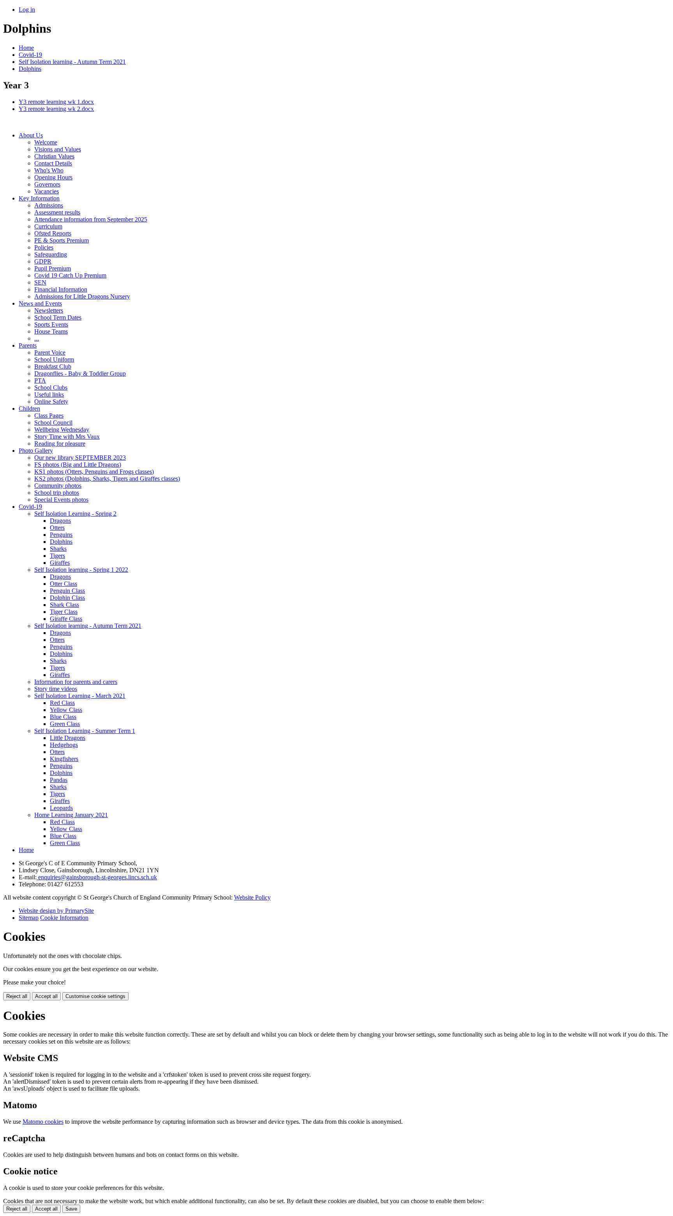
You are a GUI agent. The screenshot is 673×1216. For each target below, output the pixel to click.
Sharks (58, 548)
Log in (27, 9)
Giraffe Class (66, 618)
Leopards (61, 808)
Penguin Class (67, 590)
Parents (28, 345)
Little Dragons (67, 738)
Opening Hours (53, 177)
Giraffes (60, 562)
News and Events (40, 303)
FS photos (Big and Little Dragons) (77, 464)
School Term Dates (57, 317)
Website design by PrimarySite (56, 910)
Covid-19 (30, 54)
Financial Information (60, 289)
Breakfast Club (52, 366)
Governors (47, 184)
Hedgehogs (64, 745)
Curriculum (48, 226)
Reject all (16, 996)
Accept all (46, 996)
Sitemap (29, 917)
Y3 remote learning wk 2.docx (56, 108)
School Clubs (50, 387)
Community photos (57, 485)
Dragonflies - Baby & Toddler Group (80, 373)
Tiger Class (64, 611)
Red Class (62, 702)
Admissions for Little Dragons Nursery (82, 296)
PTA (40, 380)
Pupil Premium (52, 268)
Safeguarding (50, 254)
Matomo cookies (43, 1121)
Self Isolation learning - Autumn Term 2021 (72, 61)
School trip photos (56, 492)
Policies (43, 247)
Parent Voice (49, 352)
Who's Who (48, 170)
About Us (31, 135)
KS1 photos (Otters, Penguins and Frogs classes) (94, 471)
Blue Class (63, 716)
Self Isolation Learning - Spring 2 (75, 513)
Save (71, 1209)
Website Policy (252, 897)
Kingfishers (64, 759)
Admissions (48, 205)
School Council (53, 422)
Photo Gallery (36, 450)
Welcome (45, 142)
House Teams (51, 331)
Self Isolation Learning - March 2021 (79, 695)
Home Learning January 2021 (71, 815)
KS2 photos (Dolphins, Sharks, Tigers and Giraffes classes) (107, 478)
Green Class (65, 723)
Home (26, 47)
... (36, 338)
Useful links (49, 394)
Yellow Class (66, 709)
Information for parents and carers (75, 681)
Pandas (58, 780)
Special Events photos (61, 499)
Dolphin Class (67, 597)
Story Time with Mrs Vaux (67, 436)
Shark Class (64, 604)
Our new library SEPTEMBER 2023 (80, 457)
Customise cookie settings (95, 996)
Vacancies (46, 191)
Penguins (61, 534)
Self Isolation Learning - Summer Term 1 (84, 730)
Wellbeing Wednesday (61, 429)
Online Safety (51, 401)
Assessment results (57, 212)
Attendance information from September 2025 (90, 219)
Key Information (39, 198)
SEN (40, 282)
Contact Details (53, 163)
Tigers (57, 555)
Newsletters (48, 310)
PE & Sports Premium (61, 240)
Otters (57, 527)
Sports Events (51, 324)
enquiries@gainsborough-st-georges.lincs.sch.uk (97, 877)
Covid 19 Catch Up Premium (70, 275)
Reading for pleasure (59, 443)
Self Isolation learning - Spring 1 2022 (81, 569)
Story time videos (55, 688)
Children (29, 408)
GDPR (42, 261)
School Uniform (54, 359)
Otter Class (63, 583)
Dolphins (30, 68)
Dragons (60, 520)
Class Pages (48, 415)
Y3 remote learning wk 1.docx (56, 101)
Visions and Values (57, 149)
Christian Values (54, 156)
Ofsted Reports (52, 233)
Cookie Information (64, 917)
